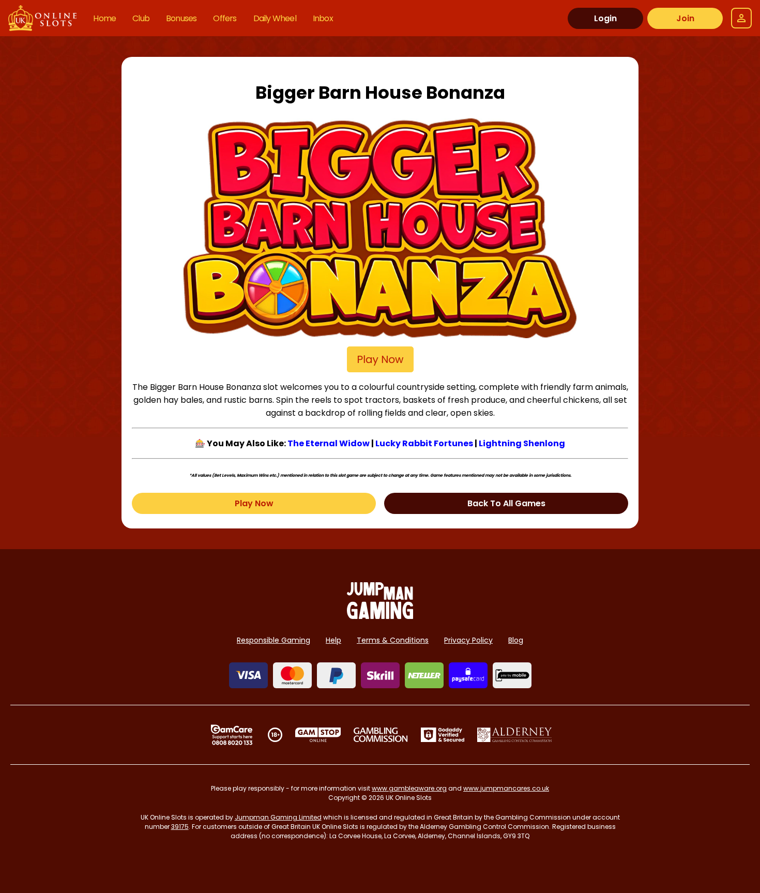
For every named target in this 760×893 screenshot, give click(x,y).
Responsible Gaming (273, 640)
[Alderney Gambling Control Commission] (514, 735)
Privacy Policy (468, 640)
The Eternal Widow (328, 443)
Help (333, 640)
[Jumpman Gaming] (380, 616)
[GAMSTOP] (318, 735)
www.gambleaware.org (409, 788)
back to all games (506, 503)
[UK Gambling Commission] (380, 735)
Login (605, 18)
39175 (180, 826)
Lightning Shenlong (522, 443)
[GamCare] (231, 735)
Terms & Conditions (393, 640)
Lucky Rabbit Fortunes (424, 443)
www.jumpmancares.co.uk (506, 788)
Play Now (254, 503)
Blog (515, 640)
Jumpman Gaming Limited (278, 817)
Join (685, 18)
